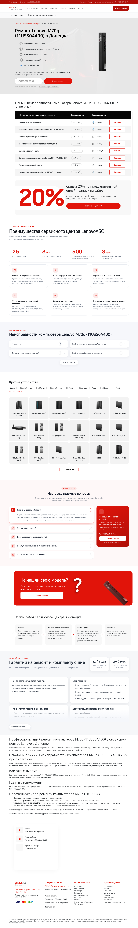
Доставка (53, 8)
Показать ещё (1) (15, 392)
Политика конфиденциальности (27, 890)
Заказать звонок (42, 595)
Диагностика (109, 897)
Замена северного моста (29, 151)
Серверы (77, 897)
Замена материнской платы (30, 122)
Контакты (71, 8)
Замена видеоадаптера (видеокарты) (33, 137)
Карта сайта (50, 907)
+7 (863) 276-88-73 (122, 2)
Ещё (79, 8)
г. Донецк (14, 2)
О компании (109, 886)
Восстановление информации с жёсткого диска (38, 144)
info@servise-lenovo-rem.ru (58, 886)
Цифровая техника (16, 15)
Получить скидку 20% (93, 206)
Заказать (117, 122)
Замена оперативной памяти (30, 165)
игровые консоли (81, 895)
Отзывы (63, 8)
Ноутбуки (78, 886)
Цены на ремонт (32, 8)
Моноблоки (78, 900)
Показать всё (69, 469)
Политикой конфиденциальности (49, 87)
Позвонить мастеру (112, 538)
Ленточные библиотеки (83, 902)
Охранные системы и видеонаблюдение (42, 15)
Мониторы (78, 891)
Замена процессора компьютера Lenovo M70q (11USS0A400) (43, 158)
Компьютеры (79, 888)
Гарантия (44, 8)
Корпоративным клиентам (114, 902)
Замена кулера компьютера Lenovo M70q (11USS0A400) (41, 172)
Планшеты (78, 893)
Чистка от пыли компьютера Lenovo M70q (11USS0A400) (41, 130)
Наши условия (20, 892)
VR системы (79, 904)
